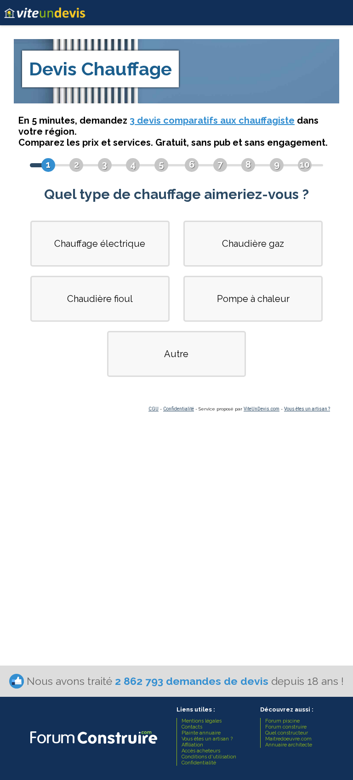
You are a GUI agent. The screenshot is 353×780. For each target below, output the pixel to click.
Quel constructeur (286, 733)
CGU (153, 408)
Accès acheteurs (201, 751)
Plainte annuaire (201, 733)
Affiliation (192, 745)
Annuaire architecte (288, 745)
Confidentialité (178, 408)
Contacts (192, 727)
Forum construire (286, 727)
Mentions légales (202, 721)
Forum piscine (282, 721)
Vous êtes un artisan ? (307, 408)
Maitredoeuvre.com (288, 739)
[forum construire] (92, 746)
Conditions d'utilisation (209, 757)
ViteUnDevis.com (261, 408)
